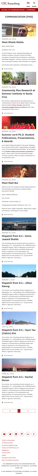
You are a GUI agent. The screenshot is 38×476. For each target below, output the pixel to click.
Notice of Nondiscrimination (10, 460)
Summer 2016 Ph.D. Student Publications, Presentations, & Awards (18, 138)
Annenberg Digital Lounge (10, 445)
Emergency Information (9, 457)
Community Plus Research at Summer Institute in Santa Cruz (18, 93)
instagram (22, 434)
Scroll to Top (32, 470)
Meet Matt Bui (10, 182)
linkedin (16, 434)
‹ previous (10, 411)
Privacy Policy (6, 452)
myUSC (4, 455)
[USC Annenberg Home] (10, 5)
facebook (33, 434)
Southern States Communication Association (19, 151)
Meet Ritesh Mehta (13, 42)
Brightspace (5, 450)
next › (28, 411)
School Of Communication (13, 10)
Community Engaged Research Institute (14, 107)
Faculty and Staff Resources (10, 448)
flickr (28, 434)
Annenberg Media (7, 443)
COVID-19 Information (8, 440)
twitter (10, 434)
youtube (4, 434)
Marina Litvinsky (17, 105)
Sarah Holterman (8, 69)
